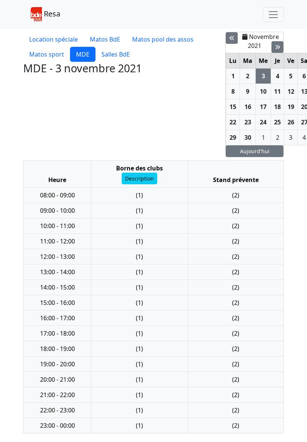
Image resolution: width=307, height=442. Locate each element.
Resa (51, 14)
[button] (139, 178)
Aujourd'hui (255, 151)
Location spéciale (53, 39)
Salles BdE (115, 54)
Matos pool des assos (163, 39)
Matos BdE (105, 39)
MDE (82, 54)
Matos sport (46, 54)
